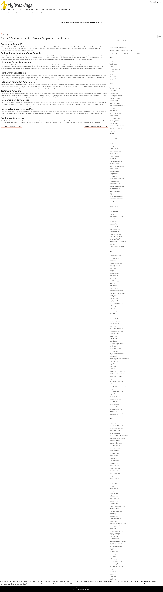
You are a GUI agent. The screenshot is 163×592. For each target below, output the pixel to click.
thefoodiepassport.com (116, 214)
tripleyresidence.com (115, 515)
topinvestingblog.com (115, 130)
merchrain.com (114, 569)
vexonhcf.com (113, 111)
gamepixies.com (114, 496)
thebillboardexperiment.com (117, 549)
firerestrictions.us (114, 170)
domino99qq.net (114, 262)
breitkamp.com (113, 513)
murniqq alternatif (134, 583)
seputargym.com (114, 451)
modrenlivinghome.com (116, 564)
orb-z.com (112, 313)
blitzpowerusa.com (114, 323)
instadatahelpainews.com (116, 566)
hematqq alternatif (145, 583)
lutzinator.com (113, 526)
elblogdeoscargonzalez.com (117, 178)
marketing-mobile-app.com (117, 343)
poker (111, 74)
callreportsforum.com (115, 573)
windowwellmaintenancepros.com (118, 413)
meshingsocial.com (114, 340)
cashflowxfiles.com (115, 333)
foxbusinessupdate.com (116, 354)
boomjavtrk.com (114, 578)
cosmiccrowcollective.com (116, 290)
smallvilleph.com (114, 148)
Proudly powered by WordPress (81, 587)
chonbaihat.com (114, 176)
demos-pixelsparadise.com (116, 113)
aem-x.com (112, 461)
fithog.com (112, 184)
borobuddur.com (114, 470)
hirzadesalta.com (114, 447)
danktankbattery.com (115, 348)
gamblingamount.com (115, 399)
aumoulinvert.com (114, 213)
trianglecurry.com (114, 538)
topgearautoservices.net (116, 558)
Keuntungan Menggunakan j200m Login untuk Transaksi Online (126, 53)
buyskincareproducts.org (116, 236)
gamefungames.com (115, 473)
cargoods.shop (113, 285)
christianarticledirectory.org (117, 246)
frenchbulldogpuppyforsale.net (118, 238)
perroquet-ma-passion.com (117, 563)
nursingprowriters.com (116, 376)
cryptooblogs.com (114, 463)
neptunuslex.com (114, 97)
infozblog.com (113, 175)
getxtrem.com (113, 336)
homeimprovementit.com (116, 425)
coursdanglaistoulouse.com (117, 95)
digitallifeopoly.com (115, 448)
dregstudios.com (114, 153)
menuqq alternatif (4, 581)
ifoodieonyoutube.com (115, 440)
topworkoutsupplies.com (116, 443)
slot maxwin (76, 581)
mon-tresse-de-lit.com (116, 553)
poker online (113, 76)
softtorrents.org (114, 516)
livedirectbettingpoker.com (117, 353)
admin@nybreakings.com (8, 41)
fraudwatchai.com (114, 460)
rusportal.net (113, 278)
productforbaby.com (115, 311)
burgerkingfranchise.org (116, 305)
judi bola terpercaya (123, 583)
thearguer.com (113, 341)
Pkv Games (77, 16)
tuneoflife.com (113, 411)
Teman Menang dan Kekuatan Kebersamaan (121, 40)
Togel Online (102, 16)
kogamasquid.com (114, 239)
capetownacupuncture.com (117, 286)
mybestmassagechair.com (116, 198)
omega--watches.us (115, 101)
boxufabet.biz (113, 556)
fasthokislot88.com (114, 500)
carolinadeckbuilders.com (116, 128)
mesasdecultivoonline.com (116, 316)
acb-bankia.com (114, 361)
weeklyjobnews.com (115, 389)
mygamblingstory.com (115, 255)
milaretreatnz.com (114, 145)
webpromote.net (114, 179)
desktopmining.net (114, 231)
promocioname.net (115, 163)
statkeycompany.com (115, 126)
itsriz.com (112, 283)
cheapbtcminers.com (115, 480)
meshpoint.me (113, 295)
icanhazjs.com (113, 219)
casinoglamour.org (114, 243)
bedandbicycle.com (115, 491)
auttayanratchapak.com (116, 300)
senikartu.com (113, 276)
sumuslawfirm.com (114, 374)
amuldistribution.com (115, 468)
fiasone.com (113, 346)
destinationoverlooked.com (117, 398)
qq (5, 583)
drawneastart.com (114, 498)
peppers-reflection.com (116, 409)
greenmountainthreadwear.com (118, 378)
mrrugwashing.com (115, 359)
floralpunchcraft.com (115, 345)
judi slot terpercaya (115, 69)
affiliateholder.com (115, 414)
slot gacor (92, 581)
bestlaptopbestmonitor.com (117, 186)
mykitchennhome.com (115, 211)
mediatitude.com (114, 115)
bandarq (156, 581)
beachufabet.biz (114, 551)
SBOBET (84, 16)
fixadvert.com (113, 106)
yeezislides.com (114, 432)
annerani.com (113, 136)
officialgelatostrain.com (116, 543)
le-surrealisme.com (115, 121)
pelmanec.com (113, 260)
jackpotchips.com (114, 503)
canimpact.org (113, 221)
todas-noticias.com (115, 275)
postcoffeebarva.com (115, 301)
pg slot (81, 581)
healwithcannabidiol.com (116, 534)
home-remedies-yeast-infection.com (119, 435)
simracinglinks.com (115, 118)
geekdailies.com (114, 568)
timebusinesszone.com (115, 408)
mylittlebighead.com (115, 485)
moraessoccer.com (114, 156)
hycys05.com (113, 326)
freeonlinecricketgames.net (117, 166)
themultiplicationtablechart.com (118, 241)
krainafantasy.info (114, 273)
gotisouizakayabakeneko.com (117, 293)
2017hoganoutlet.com (115, 258)
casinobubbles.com (114, 450)
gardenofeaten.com (115, 325)
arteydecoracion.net (115, 183)
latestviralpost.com (115, 320)
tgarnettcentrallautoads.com (117, 105)
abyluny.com (113, 576)
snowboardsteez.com (115, 330)
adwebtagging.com (114, 393)
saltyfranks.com (114, 135)
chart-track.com (114, 160)
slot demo (112, 68)
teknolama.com (114, 310)
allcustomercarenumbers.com (117, 506)
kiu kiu (111, 66)
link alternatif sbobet (87, 583)
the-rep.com (113, 133)
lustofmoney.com (114, 406)
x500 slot (86, 581)
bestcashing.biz (114, 168)
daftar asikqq (113, 77)
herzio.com (112, 270)
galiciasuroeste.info (115, 150)
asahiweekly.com (114, 488)
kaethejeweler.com (114, 544)
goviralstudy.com (114, 223)
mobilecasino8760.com (115, 203)
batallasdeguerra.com (115, 151)
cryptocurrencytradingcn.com (117, 383)
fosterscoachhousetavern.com (117, 315)
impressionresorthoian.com (117, 369)
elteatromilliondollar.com (116, 303)
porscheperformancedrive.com (118, 523)
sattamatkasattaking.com (116, 546)
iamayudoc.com (114, 483)
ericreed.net (113, 199)
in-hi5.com (112, 272)
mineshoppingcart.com (116, 442)
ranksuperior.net (114, 394)
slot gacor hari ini (148, 581)
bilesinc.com (113, 143)
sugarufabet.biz (114, 554)
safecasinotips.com (115, 501)
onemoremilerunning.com (116, 328)
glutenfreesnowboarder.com (117, 531)
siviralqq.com (113, 368)
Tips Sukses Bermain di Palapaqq (11, 126)
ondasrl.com (113, 528)
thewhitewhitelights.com (116, 191)
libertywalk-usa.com (115, 88)
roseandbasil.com (114, 189)
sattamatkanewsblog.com (116, 381)
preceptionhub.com (115, 430)
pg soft (70, 581)
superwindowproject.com (116, 216)
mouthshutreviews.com (116, 445)
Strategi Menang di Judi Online (118, 47)
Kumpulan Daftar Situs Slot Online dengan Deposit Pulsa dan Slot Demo (36, 10)
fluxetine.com (113, 201)
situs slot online (77, 583)
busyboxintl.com (114, 298)
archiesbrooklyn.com (115, 171)
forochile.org (113, 158)
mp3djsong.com (114, 93)
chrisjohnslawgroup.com (116, 510)
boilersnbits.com (114, 318)
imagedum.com (113, 539)
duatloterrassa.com (115, 520)
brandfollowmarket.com (116, 388)
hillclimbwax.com (114, 401)
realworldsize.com (114, 308)
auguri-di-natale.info (115, 98)
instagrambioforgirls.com (116, 331)
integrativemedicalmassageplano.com (119, 358)
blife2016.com (113, 529)
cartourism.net (113, 224)
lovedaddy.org (113, 356)
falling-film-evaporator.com (117, 373)
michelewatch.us (114, 100)
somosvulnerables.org (115, 518)
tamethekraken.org (115, 524)
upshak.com (113, 364)
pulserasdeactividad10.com (116, 228)
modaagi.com (113, 146)
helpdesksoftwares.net (115, 422)
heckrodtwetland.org (115, 194)
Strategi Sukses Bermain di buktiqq (96, 126)
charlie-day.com (114, 351)
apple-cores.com (114, 226)
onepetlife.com (114, 548)
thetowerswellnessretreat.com (118, 541)
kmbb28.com (113, 571)
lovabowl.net (113, 423)
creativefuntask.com (115, 476)
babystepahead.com (115, 396)
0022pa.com (113, 140)
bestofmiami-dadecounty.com (117, 438)
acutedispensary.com (115, 379)
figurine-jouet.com (114, 559)
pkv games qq (31, 581)
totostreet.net (113, 456)
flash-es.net (113, 363)
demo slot (98, 581)
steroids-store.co (114, 181)
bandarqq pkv (51, 583)
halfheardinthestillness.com (117, 196)
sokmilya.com (113, 574)
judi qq (111, 61)
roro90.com (113, 268)
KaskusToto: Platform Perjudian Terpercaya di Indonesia (124, 44)
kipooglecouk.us (114, 209)
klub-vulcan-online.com (116, 511)
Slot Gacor (92, 16)
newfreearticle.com (115, 321)
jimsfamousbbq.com (115, 87)
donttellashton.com (115, 265)
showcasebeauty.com (115, 123)
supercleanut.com (114, 490)
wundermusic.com (114, 471)
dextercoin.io (113, 244)
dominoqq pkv (113, 64)
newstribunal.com (114, 427)
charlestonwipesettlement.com (118, 386)
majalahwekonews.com (115, 257)
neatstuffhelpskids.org (115, 155)
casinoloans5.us (114, 206)
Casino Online (67, 16)
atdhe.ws (112, 193)
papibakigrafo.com (114, 218)
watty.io (112, 280)
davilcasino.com (114, 458)
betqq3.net (112, 204)
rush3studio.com (114, 267)
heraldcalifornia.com (115, 493)
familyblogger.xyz (114, 508)
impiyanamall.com (114, 453)
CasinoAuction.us (114, 208)
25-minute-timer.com (115, 475)
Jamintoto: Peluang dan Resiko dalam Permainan (122, 50)
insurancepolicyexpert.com (117, 125)
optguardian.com (114, 455)
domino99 (32, 583)
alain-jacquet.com (114, 291)
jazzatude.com (113, 138)
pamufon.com (113, 521)
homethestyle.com (114, 466)
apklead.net (113, 579)
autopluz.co (113, 108)
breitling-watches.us (115, 103)
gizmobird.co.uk (114, 92)
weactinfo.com (113, 338)
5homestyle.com (114, 248)
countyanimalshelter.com (116, 391)
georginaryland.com (115, 188)
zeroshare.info (113, 141)
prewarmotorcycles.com (116, 116)
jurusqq (111, 63)
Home (59, 16)
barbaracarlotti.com (115, 229)
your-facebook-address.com (117, 561)
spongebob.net (113, 296)
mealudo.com (113, 350)
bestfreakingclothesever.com (117, 371)
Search (111, 34)
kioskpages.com (114, 536)
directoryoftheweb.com (116, 263)
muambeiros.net (114, 173)
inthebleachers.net (115, 233)
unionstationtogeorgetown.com (118, 481)
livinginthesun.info (114, 281)
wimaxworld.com (114, 165)
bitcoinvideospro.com (115, 288)
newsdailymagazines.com (116, 428)
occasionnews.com (114, 404)
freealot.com (113, 486)
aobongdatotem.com (115, 433)
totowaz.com (113, 384)
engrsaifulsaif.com (114, 478)
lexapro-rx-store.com (115, 234)
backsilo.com (113, 366)
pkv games (13, 581)
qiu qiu (111, 73)
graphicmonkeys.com (115, 495)
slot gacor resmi (139, 581)
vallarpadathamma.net (115, 306)
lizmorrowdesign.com (115, 533)
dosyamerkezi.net (114, 120)
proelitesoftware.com (115, 505)
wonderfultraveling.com (116, 161)
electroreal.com (114, 437)
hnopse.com (113, 403)
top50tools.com (114, 131)
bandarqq (112, 71)
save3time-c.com (114, 110)
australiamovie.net (114, 90)
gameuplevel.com (114, 465)
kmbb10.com (113, 335)
